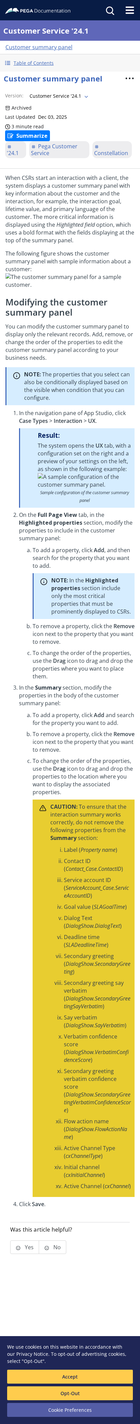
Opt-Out (70, 1393)
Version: (14, 95)
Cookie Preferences (70, 1410)
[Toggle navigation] (130, 10)
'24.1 (13, 153)
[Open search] (109, 10)
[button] (70, 63)
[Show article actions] (129, 78)
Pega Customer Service (54, 150)
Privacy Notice (32, 1354)
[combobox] (58, 96)
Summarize (32, 135)
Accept (70, 1376)
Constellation (111, 153)
